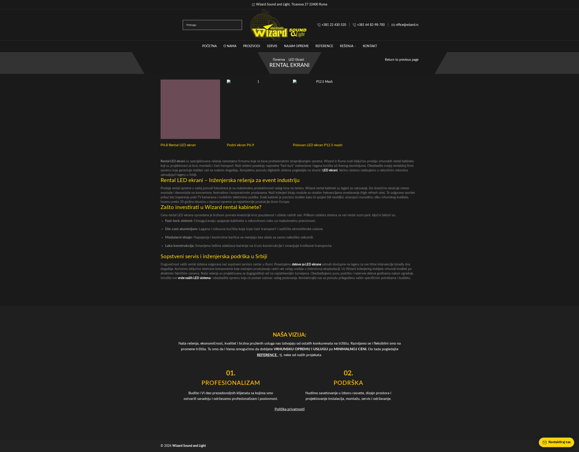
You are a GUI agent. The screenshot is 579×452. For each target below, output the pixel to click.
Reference (324, 46)
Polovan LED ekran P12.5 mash (317, 145)
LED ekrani (296, 59)
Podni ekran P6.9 (240, 145)
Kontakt (370, 46)
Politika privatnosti (290, 409)
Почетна (279, 59)
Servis (272, 46)
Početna (209, 46)
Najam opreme (296, 46)
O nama (229, 46)
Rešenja (346, 46)
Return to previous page (401, 59)
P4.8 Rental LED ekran (178, 145)
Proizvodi (251, 46)
